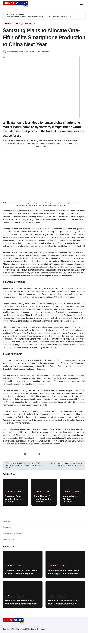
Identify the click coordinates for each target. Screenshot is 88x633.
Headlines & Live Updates (13, 533)
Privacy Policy (8, 539)
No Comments (43, 51)
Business (8, 23)
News (18, 23)
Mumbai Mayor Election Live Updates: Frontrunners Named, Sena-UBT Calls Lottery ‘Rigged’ (21, 603)
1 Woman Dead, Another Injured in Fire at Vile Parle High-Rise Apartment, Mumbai (21, 573)
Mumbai (10, 491)
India (52, 596)
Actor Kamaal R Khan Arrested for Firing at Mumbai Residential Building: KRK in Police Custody (64, 573)
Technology (28, 23)
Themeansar (41, 629)
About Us (6, 521)
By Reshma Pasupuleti (15, 51)
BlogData (30, 629)
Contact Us (7, 527)
